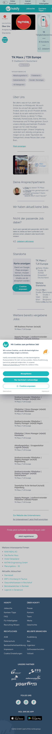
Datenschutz (7, 391)
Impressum (45, 391)
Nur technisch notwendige (26, 380)
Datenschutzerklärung (11, 365)
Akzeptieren (26, 374)
